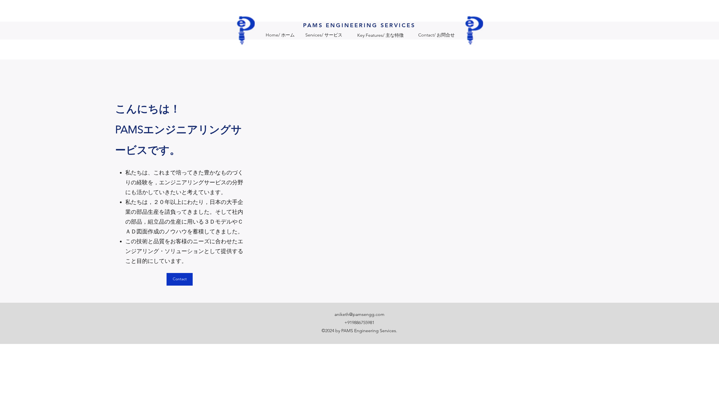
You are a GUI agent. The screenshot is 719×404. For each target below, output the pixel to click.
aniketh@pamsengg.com (359, 314)
